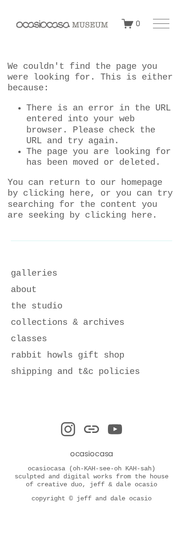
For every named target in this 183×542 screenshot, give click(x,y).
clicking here (56, 193)
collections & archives (67, 322)
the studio (36, 306)
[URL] (91, 429)
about (24, 290)
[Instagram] (68, 429)
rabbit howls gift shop (67, 355)
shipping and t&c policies (75, 371)
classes (29, 339)
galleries (34, 273)
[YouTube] (114, 429)
